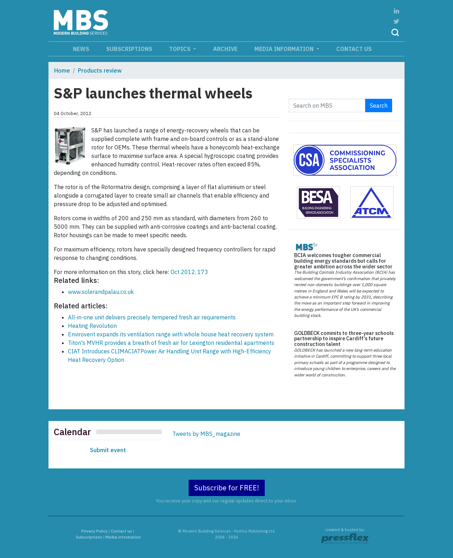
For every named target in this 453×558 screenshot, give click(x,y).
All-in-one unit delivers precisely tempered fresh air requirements (152, 317)
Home (62, 70)
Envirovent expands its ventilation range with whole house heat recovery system (171, 334)
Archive (225, 48)
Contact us (354, 48)
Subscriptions (129, 48)
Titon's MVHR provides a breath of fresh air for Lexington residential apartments (171, 342)
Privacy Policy (94, 531)
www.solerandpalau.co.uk (101, 291)
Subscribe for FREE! (226, 487)
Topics (180, 48)
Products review (100, 70)
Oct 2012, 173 (189, 271)
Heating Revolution (92, 325)
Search (379, 105)
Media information (284, 48)
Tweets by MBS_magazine (206, 433)
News (81, 48)
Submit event (108, 450)
